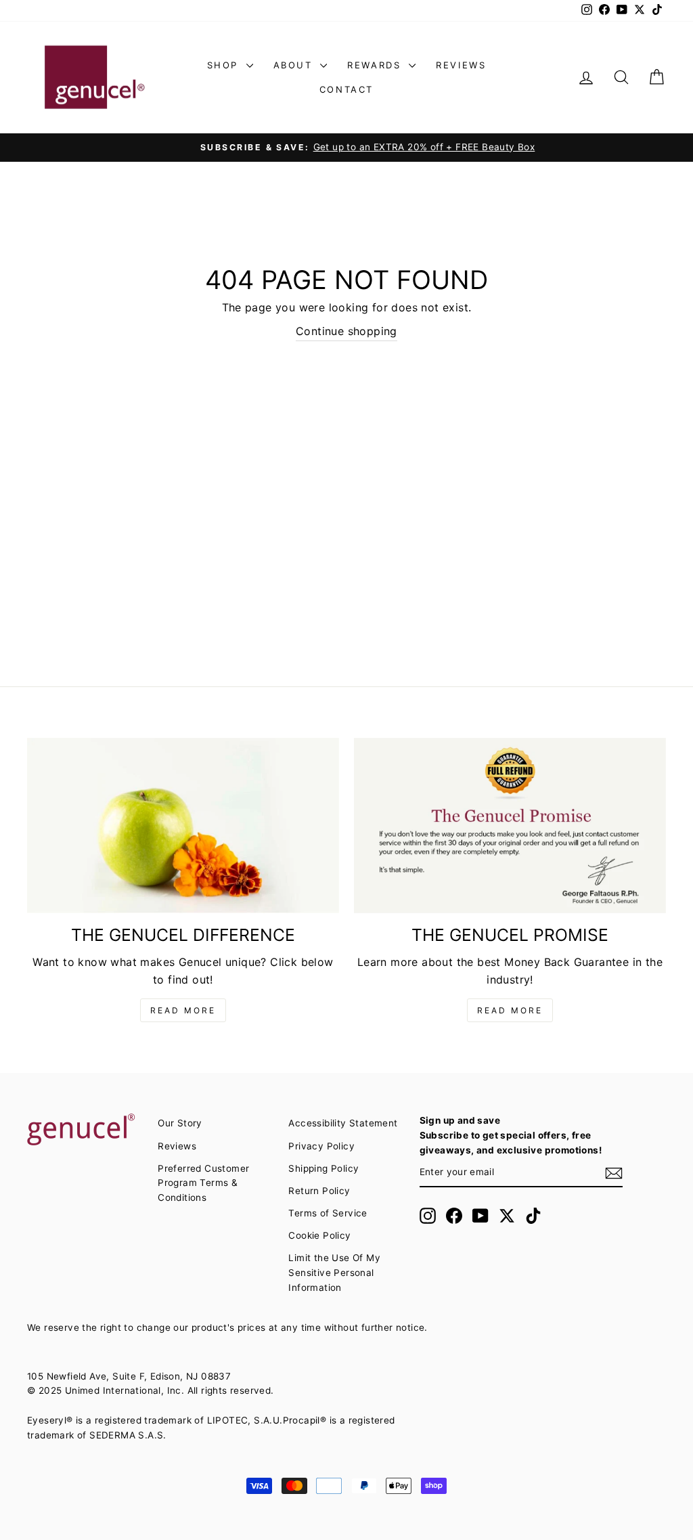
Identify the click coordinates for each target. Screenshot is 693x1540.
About (295, 65)
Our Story (180, 1123)
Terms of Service (327, 1213)
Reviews (461, 65)
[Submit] (614, 1173)
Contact (346, 89)
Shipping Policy (323, 1168)
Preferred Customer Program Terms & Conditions (203, 1183)
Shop (225, 65)
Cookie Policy (319, 1235)
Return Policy (319, 1190)
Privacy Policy (321, 1146)
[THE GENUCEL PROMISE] (510, 826)
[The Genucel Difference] (183, 826)
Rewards (376, 65)
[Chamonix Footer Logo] (85, 1130)
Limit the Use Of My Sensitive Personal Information (334, 1272)
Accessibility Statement (342, 1123)
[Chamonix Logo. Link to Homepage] (94, 77)
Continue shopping (346, 331)
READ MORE (183, 1010)
